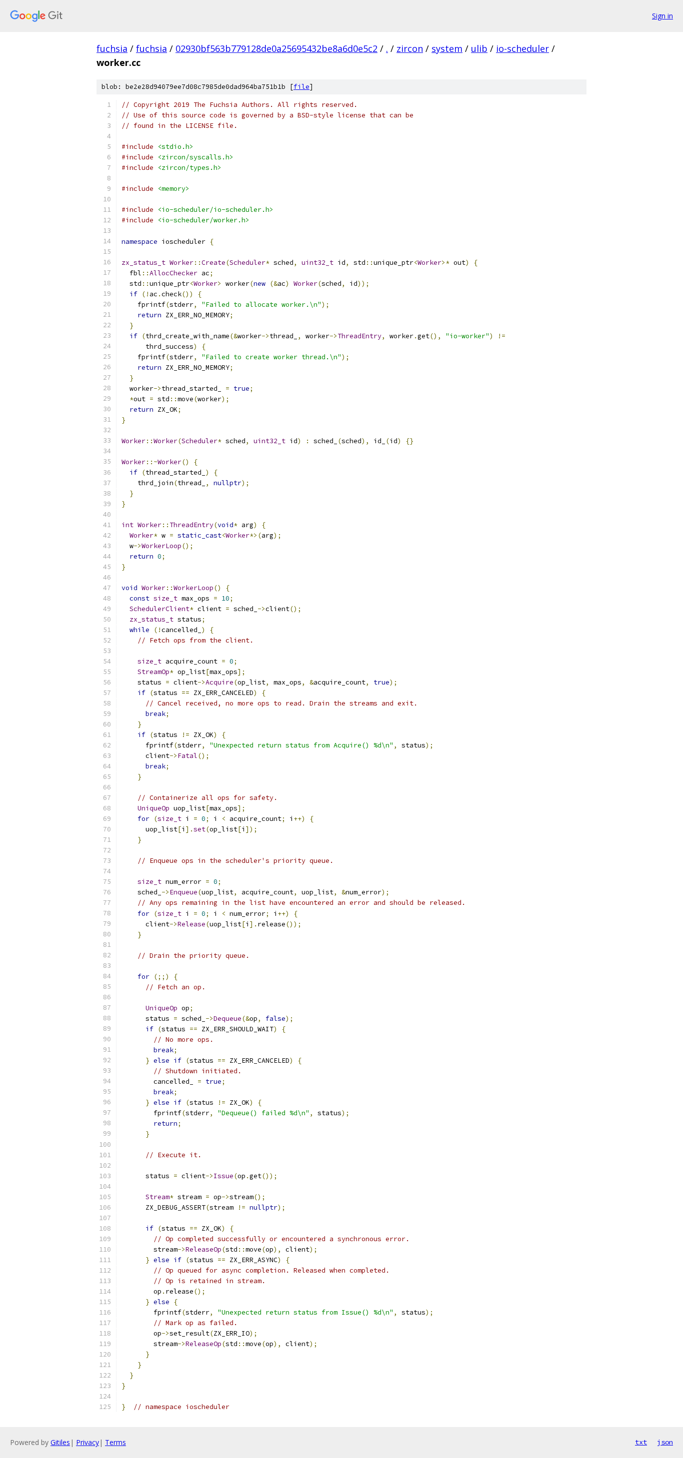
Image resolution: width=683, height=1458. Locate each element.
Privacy (87, 1442)
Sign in (662, 15)
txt (641, 1442)
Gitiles (60, 1442)
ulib (479, 48)
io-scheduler (522, 48)
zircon (409, 48)
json (665, 1442)
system (447, 48)
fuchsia (112, 48)
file (302, 86)
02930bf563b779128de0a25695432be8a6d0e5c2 (277, 48)
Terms (115, 1442)
